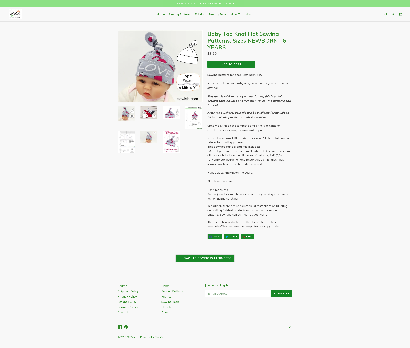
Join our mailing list (217, 285)
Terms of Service (129, 307)
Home (161, 14)
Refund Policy (127, 302)
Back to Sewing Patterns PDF (207, 258)
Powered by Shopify (151, 337)
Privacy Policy (127, 296)
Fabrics (200, 14)
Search (122, 286)
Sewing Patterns (180, 14)
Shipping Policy (128, 291)
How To (236, 14)
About (249, 14)
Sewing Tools (218, 14)
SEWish (131, 337)
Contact (123, 312)
